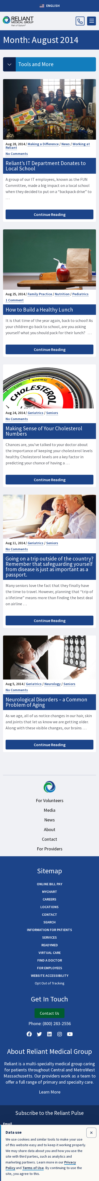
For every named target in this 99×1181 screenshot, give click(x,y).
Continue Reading (49, 214)
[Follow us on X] (39, 1034)
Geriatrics (35, 412)
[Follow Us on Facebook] (29, 1034)
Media (49, 810)
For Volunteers (49, 800)
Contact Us (49, 1013)
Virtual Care (50, 952)
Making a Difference (43, 144)
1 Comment (15, 300)
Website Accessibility (49, 975)
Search (49, 922)
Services (49, 937)
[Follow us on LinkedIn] (49, 1034)
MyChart (49, 891)
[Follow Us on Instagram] (60, 1034)
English (52, 5)
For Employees (49, 968)
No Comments (17, 153)
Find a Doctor (49, 960)
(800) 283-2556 (57, 1023)
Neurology (52, 684)
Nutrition (62, 294)
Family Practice (40, 294)
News (65, 144)
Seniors (52, 412)
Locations (49, 907)
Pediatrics (80, 294)
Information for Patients (49, 929)
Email (7, 1124)
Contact (49, 839)
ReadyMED (49, 945)
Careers (49, 899)
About (49, 829)
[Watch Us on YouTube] (70, 1034)
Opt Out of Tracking (49, 983)
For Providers (49, 849)
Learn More (49, 1092)
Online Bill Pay (49, 884)
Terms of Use (33, 1167)
